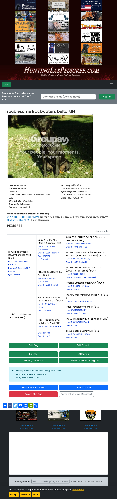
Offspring (83, 354)
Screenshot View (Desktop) (76, 394)
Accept (13, 494)
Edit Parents (83, 345)
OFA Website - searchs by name (23, 216)
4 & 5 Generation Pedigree (84, 360)
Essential (25, 494)
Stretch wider (102, 231)
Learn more (78, 489)
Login (6, 84)
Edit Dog (33, 345)
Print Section (83, 387)
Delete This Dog (33, 394)
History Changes (33, 360)
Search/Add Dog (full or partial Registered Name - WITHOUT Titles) (18, 96)
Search (107, 96)
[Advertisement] (58, 453)
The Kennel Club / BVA (18, 220)
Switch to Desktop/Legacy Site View (50, 481)
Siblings (33, 354)
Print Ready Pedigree (33, 387)
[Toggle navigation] (111, 84)
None (36, 494)
